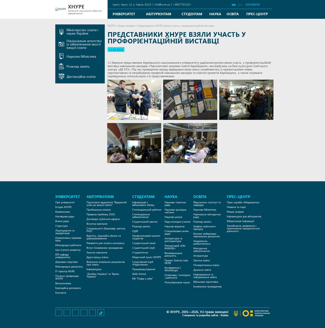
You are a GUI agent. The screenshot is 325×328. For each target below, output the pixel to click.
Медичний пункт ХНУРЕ (146, 257)
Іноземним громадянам (207, 286)
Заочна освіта (201, 260)
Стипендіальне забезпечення (141, 215)
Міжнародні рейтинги (68, 245)
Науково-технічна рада (175, 203)
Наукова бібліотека (204, 209)
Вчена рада (62, 221)
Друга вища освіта (97, 257)
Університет (123, 13)
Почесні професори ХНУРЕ (67, 277)
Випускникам (63, 283)
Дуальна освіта (202, 269)
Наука (215, 13)
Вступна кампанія (97, 223)
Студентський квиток (144, 221)
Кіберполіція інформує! (240, 221)
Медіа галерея (126, 25)
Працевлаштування (143, 269)
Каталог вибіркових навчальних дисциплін (206, 235)
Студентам (191, 13)
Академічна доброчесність (201, 242)
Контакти (253, 4)
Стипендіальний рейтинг (147, 209)
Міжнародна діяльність (69, 266)
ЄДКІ (135, 231)
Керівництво (62, 211)
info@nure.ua (162, 4)
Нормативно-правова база (68, 239)
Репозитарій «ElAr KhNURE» (175, 247)
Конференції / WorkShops (173, 269)
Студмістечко (140, 252)
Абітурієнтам (158, 13)
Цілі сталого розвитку (68, 250)
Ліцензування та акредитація (64, 232)
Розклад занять (141, 226)
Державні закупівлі (66, 262)
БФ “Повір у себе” (142, 278)
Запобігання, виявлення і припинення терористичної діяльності (243, 228)
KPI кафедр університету (62, 256)
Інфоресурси (94, 269)
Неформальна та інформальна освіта (205, 276)
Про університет (65, 202)
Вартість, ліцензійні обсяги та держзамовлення (104, 237)
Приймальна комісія (99, 209)
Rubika (224, 315)
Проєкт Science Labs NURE (176, 261)
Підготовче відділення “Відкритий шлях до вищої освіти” (107, 203)
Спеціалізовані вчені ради (177, 232)
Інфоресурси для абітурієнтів (244, 216)
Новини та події (236, 207)
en (240, 4)
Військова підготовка (205, 281)
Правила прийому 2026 (101, 214)
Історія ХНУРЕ (63, 207)
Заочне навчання (97, 252)
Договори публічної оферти (103, 219)
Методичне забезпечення (201, 249)
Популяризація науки (177, 282)
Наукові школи (173, 217)
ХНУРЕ (111, 25)
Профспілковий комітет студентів (146, 237)
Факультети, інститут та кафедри (207, 203)
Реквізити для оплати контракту (106, 243)
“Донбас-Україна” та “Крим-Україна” (103, 275)
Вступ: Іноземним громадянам (105, 247)
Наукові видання (175, 226)
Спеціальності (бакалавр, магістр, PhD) (106, 230)
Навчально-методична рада (207, 215)
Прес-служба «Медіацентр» (243, 202)
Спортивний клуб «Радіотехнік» (142, 263)
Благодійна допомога (68, 288)
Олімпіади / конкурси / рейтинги (177, 276)
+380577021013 (182, 4)
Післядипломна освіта (206, 265)
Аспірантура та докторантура (173, 240)
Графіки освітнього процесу (204, 227)
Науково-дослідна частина (175, 211)
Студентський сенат (144, 243)
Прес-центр (257, 13)
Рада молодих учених (177, 221)
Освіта (233, 13)
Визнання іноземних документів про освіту (106, 263)
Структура (61, 225)
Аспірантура (200, 255)
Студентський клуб (143, 247)
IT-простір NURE (65, 271)
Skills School (139, 274)
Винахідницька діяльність (173, 254)
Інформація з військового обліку (143, 203)
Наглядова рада (64, 216)
